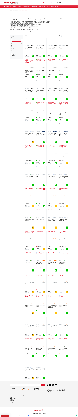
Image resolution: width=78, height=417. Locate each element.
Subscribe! (39, 214)
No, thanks (39, 217)
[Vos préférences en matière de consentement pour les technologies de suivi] (76, 415)
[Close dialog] (55, 198)
